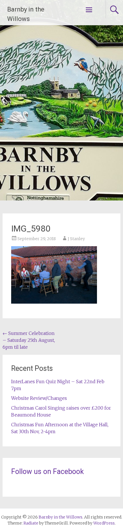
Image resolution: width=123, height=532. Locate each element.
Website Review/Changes (39, 398)
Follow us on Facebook (47, 471)
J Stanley (76, 238)
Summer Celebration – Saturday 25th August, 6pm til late (29, 340)
